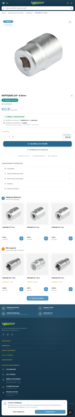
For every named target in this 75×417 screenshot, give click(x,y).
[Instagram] (8, 334)
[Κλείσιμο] (64, 403)
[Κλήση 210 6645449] (7, 3)
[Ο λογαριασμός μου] (68, 3)
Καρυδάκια (29, 13)
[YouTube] (12, 334)
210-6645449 (27, 125)
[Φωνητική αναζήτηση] (71, 8)
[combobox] (37, 8)
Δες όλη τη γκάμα (37, 298)
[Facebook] (3, 334)
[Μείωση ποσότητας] (5, 136)
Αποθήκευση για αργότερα (38, 150)
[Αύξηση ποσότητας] (13, 136)
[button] (37, 341)
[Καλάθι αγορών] (71, 3)
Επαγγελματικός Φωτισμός (16, 13)
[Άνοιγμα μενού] (3, 3)
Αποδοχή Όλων (50, 412)
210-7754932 (35, 125)
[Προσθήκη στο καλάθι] (21, 238)
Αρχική (4, 13)
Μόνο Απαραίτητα (18, 412)
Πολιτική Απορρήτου (32, 407)
